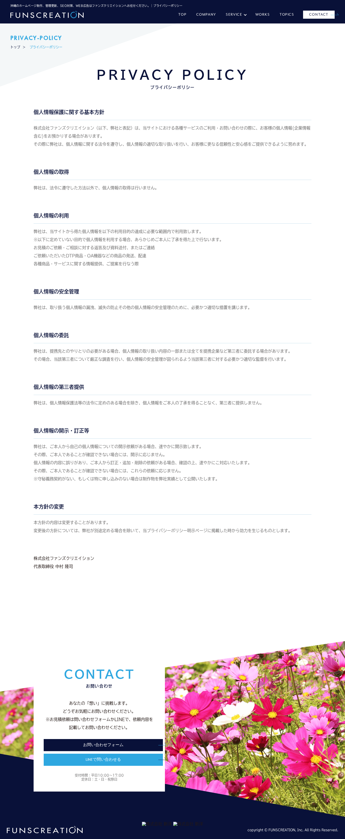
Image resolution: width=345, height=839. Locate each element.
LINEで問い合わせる (103, 760)
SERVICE (234, 15)
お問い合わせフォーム (103, 745)
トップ (15, 47)
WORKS (262, 15)
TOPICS (287, 15)
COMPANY (206, 15)
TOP (182, 15)
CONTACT (319, 15)
